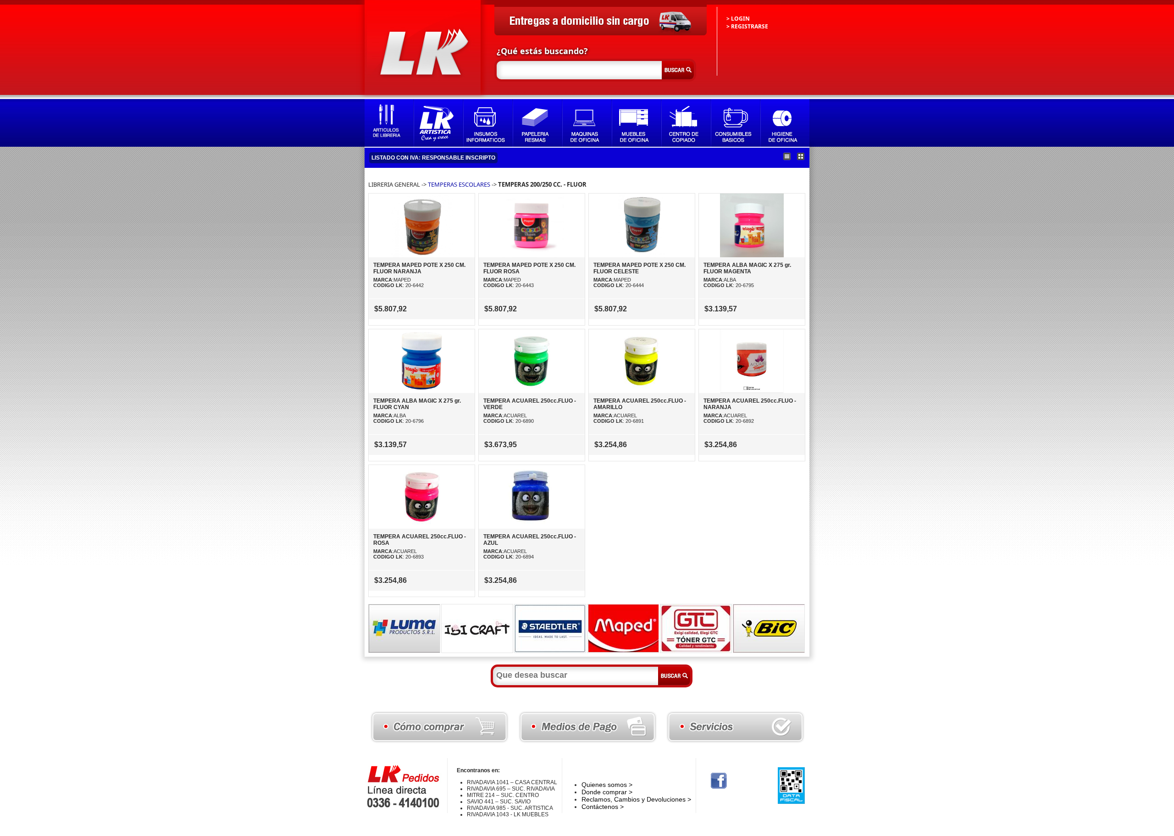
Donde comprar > (606, 792)
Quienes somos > (606, 784)
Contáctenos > (602, 806)
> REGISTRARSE (747, 26)
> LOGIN (738, 18)
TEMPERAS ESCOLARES (459, 184)
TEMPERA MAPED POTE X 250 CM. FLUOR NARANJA (419, 268)
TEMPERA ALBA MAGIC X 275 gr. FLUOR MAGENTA (747, 268)
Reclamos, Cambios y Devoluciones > (636, 799)
